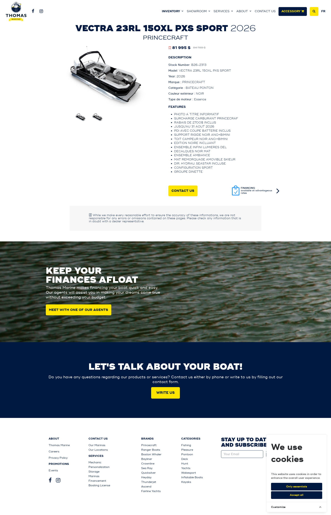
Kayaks (186, 482)
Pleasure (187, 449)
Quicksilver (148, 472)
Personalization (99, 467)
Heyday (146, 477)
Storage (93, 471)
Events (53, 470)
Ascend (146, 486)
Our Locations (98, 449)
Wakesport (188, 472)
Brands (147, 439)
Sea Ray (146, 468)
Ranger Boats (150, 449)
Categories (190, 439)
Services (222, 11)
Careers (54, 451)
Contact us (265, 11)
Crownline (147, 463)
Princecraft (148, 445)
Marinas (93, 476)
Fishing (186, 445)
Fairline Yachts (151, 491)
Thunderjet (148, 482)
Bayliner (146, 459)
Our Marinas (96, 445)
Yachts (185, 468)
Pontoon (187, 454)
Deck (184, 459)
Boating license (99, 485)
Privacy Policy (58, 457)
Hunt (184, 463)
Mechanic (94, 462)
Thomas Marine (59, 445)
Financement (97, 480)
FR (323, 11)
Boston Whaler (151, 454)
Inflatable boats (192, 477)
